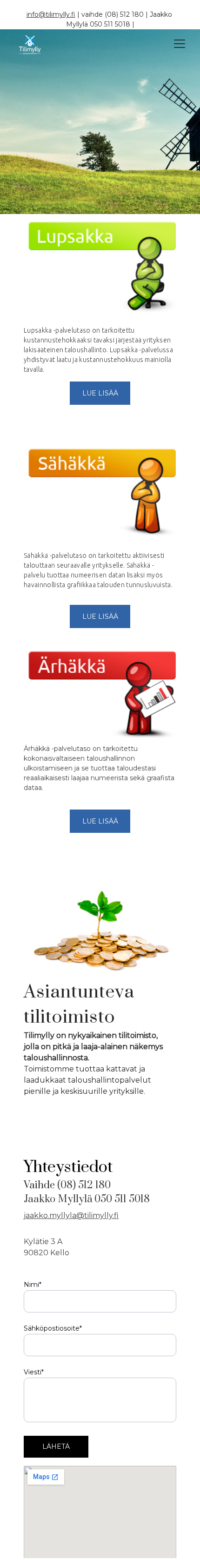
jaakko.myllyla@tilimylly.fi (71, 1215)
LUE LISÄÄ (100, 393)
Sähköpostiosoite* (53, 1328)
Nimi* (32, 1284)
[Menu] (179, 44)
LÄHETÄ (56, 1446)
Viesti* (34, 1372)
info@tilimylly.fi (51, 14)
